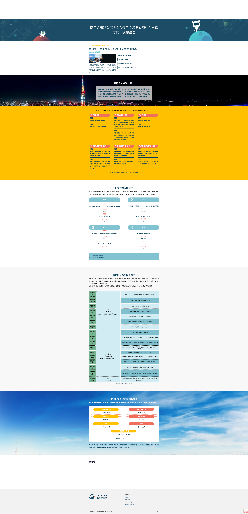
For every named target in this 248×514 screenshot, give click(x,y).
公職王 (126, 497)
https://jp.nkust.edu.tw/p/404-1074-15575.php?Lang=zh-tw (126, 172)
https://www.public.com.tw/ (126, 383)
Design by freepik (129, 501)
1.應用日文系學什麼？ (124, 56)
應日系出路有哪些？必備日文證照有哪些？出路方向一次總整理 (114, 479)
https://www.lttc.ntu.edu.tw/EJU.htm (99, 259)
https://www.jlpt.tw (95, 253)
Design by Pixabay (129, 502)
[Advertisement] (124, 10)
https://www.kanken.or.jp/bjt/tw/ (98, 257)
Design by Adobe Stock (130, 504)
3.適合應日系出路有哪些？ (125, 63)
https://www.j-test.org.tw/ (98, 255)
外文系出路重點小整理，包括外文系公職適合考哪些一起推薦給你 (132, 479)
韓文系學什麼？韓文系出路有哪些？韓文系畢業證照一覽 (97, 479)
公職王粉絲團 (128, 499)
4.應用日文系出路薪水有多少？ (127, 67)
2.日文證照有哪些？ (124, 59)
